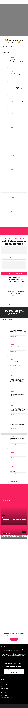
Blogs (2, 686)
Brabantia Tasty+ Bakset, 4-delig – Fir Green (17, 395)
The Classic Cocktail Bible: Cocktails (17, 172)
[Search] (26, 2)
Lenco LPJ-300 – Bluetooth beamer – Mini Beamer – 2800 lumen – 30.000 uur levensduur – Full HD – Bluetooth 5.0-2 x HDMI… (18, 363)
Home (2, 682)
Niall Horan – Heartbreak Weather (17, 144)
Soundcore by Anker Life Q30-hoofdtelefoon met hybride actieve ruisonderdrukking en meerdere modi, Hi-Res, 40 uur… (18, 332)
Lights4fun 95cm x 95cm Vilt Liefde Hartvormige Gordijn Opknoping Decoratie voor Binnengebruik (18, 348)
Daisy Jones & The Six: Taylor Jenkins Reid (17, 214)
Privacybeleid (4, 695)
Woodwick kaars (13, 454)
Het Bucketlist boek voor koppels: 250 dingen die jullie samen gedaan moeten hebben (17, 131)
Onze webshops (4, 688)
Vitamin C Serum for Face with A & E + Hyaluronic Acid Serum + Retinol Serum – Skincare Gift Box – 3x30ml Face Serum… (18, 440)
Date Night (10, 275)
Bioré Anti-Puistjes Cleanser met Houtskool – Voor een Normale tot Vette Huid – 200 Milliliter (17, 74)
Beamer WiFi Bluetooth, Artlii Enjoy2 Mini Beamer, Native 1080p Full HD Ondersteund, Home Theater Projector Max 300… (18, 159)
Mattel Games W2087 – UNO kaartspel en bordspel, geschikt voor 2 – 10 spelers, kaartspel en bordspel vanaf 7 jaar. (18, 89)
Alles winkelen (4, 684)
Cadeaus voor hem (11, 288)
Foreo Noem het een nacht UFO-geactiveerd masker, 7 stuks (16, 102)
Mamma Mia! (11, 302)
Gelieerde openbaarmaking (7, 699)
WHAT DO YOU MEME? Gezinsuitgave (17, 186)
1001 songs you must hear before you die (17, 200)
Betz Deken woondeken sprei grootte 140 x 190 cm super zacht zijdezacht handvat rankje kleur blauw (17, 410)
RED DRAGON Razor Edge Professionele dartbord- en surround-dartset (16, 470)
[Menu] (1, 2)
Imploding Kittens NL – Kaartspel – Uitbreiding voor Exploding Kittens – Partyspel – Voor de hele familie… (17, 60)
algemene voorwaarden (6, 697)
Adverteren (3, 690)
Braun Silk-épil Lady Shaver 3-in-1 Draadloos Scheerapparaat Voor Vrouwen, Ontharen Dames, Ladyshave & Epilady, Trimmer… (17, 379)
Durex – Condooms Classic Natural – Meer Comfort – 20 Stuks (17, 116)
